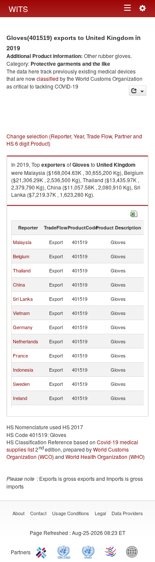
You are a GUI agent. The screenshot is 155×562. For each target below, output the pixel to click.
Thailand (22, 270)
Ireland (20, 397)
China (19, 284)
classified (48, 78)
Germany (23, 327)
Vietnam (21, 312)
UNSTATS (88, 551)
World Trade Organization (111, 551)
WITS (18, 8)
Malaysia (22, 241)
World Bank (134, 551)
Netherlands (25, 341)
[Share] (137, 91)
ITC (42, 551)
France (20, 355)
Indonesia (23, 369)
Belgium (21, 256)
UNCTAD (65, 551)
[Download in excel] (133, 213)
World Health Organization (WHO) (105, 456)
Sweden (21, 383)
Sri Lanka (23, 298)
